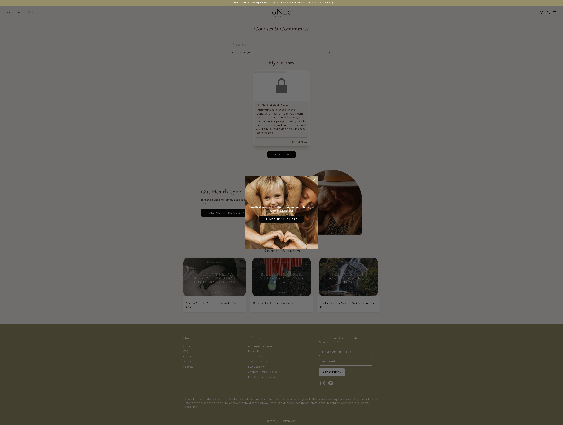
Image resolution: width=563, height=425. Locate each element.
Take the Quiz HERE (281, 219)
